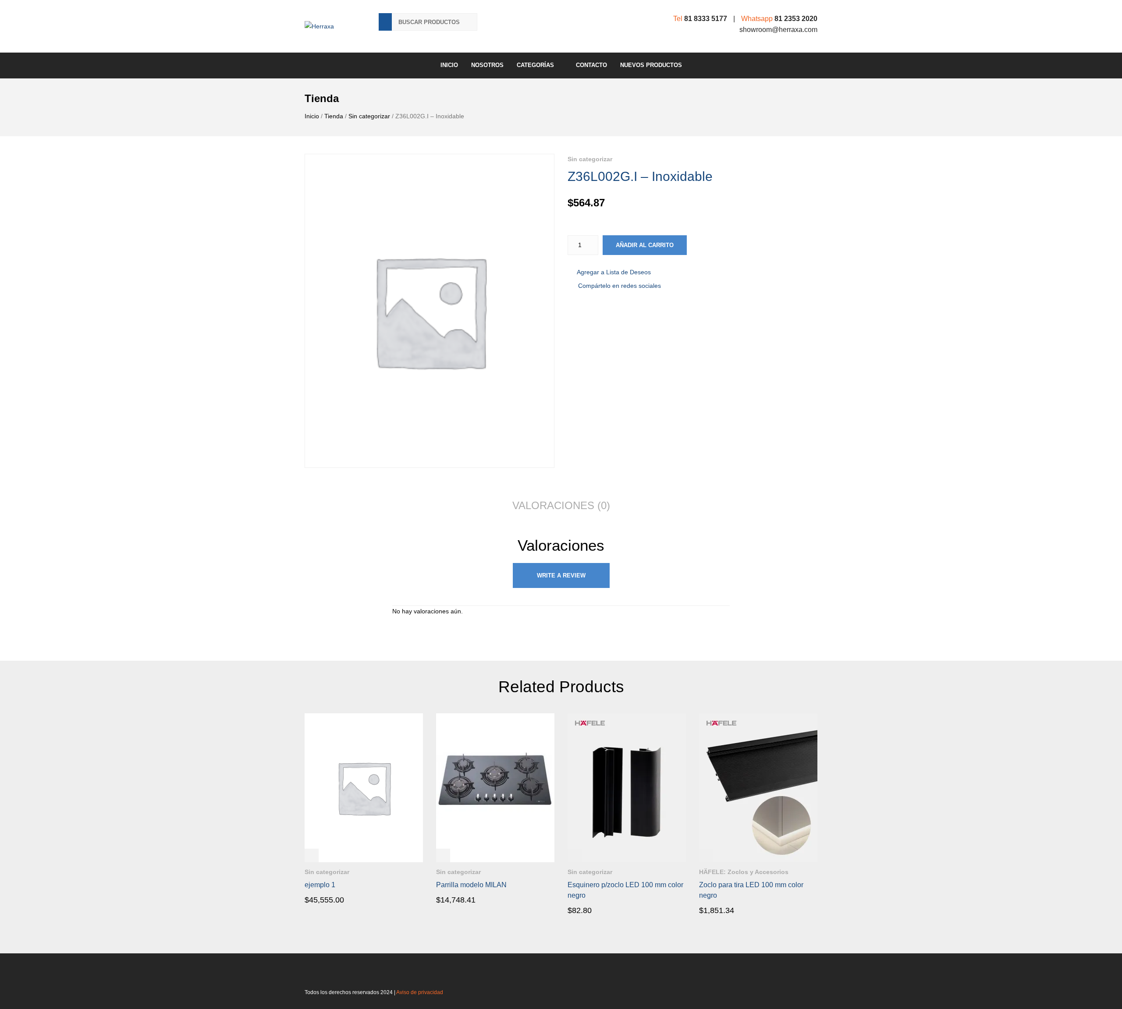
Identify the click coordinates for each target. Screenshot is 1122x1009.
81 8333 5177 (705, 18)
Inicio (449, 65)
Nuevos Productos (651, 65)
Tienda (333, 116)
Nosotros (487, 65)
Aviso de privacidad (419, 992)
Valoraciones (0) (561, 505)
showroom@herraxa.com (778, 29)
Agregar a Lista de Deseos (614, 272)
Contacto (591, 65)
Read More (329, 899)
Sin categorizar (369, 116)
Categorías (535, 65)
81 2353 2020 (795, 18)
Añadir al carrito (645, 245)
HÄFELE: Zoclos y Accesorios (743, 871)
